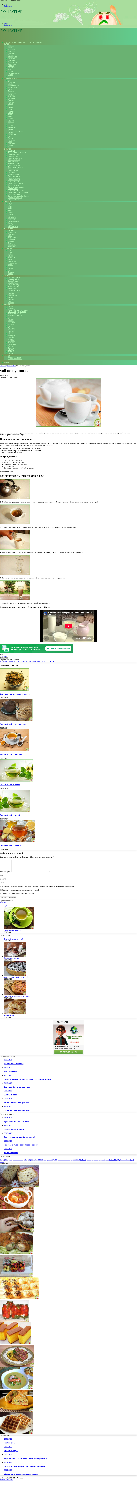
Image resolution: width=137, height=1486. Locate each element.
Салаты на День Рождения (18, 192)
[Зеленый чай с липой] (15, 811)
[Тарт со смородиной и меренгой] (15, 975)
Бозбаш (11, 46)
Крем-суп (11, 53)
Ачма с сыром (9, 1015)
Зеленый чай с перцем (11, 754)
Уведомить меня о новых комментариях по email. (20, 890)
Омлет (10, 133)
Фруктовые (12, 218)
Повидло (11, 234)
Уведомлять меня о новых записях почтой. (18, 894)
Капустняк (12, 51)
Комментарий (5, 872)
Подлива (11, 143)
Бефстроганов (13, 86)
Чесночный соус (14, 290)
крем (45, 1160)
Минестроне (12, 57)
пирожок (89, 1159)
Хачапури (11, 335)
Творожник (12, 348)
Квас (10, 209)
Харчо (10, 71)
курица (54, 1160)
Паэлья (11, 138)
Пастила (11, 266)
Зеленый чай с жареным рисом (15, 694)
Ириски (10, 256)
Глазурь (11, 350)
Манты (10, 129)
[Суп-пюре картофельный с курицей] (16, 1389)
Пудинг (10, 268)
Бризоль (11, 95)
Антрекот (11, 82)
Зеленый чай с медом (10, 845)
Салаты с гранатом (15, 198)
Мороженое (12, 263)
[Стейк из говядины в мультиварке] (17, 1366)
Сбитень (11, 212)
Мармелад (12, 261)
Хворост (11, 321)
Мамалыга (12, 127)
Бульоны (11, 49)
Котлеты (11, 120)
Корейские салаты (15, 158)
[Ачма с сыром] (15, 1013)
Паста (10, 136)
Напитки (8, 201)
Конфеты (11, 257)
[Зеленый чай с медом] (17, 841)
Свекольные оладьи (11, 958)
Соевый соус (13, 281)
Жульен (11, 111)
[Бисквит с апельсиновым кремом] (15, 1344)
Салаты (7, 149)
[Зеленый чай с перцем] (14, 750)
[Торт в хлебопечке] (19, 1186)
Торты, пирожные (14, 313)
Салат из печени (14, 180)
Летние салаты (13, 169)
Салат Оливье (13, 181)
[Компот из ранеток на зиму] (16, 1276)
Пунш (10, 203)
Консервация (13, 247)
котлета (40, 1160)
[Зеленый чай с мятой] (16, 781)
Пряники (11, 332)
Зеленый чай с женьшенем (13, 724)
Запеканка (12, 344)
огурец (71, 1159)
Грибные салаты (14, 156)
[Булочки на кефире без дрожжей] (19, 1299)
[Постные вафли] (16, 1434)
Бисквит (11, 326)
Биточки (11, 91)
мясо (67, 1159)
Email (2, 879)
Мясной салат (13, 162)
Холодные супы (14, 73)
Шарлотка (11, 341)
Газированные (13, 221)
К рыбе (10, 301)
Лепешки (11, 330)
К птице (11, 299)
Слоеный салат (14, 199)
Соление (11, 239)
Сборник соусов (14, 277)
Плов (10, 142)
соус (119, 1160)
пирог (83, 1159)
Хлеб (10, 317)
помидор (97, 1160)
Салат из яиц (13, 171)
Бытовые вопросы (15, 359)
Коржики (11, 308)
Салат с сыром (13, 185)
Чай (9, 205)
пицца (93, 1159)
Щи (9, 76)
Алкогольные (13, 227)
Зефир (10, 254)
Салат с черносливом (16, 187)
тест (128, 1159)
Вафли (10, 306)
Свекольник (12, 64)
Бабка (10, 84)
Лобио (10, 125)
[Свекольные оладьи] (15, 956)
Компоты (11, 216)
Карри (10, 114)
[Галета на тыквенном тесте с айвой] (15, 994)
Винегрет (11, 151)
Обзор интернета (14, 357)
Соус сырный (13, 283)
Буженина (12, 96)
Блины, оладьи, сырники (17, 312)
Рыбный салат (13, 163)
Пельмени (12, 140)
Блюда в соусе (13, 292)
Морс (10, 210)
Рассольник (12, 62)
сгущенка (3, 656)
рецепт (107, 1159)
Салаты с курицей (14, 165)
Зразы (10, 113)
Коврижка (11, 351)
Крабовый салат (14, 160)
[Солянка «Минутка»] (17, 1209)
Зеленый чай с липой (10, 815)
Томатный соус (13, 286)
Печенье (11, 319)
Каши (10, 116)
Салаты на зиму (14, 194)
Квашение (12, 245)
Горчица (11, 294)
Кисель (10, 214)
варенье (5, 1160)
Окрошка (11, 58)
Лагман (11, 55)
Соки (10, 223)
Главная (3, 366)
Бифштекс (12, 93)
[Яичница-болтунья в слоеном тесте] (16, 1411)
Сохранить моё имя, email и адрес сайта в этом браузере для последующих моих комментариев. (38, 886)
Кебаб (10, 118)
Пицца (10, 333)
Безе (10, 250)
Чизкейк (11, 337)
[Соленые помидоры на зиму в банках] (14, 1321)
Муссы (10, 265)
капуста (30, 1160)
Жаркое (11, 109)
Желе (10, 252)
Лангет (10, 124)
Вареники (11, 98)
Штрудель (11, 339)
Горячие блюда (10, 78)
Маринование (13, 237)
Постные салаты (14, 176)
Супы (6, 44)
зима (25, 1160)
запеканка (20, 1160)
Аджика (11, 241)
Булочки (11, 324)
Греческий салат (14, 154)
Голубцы (11, 102)
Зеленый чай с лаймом (12, 930)
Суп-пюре (11, 67)
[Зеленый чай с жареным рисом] (14, 690)
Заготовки (8, 228)
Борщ (10, 48)
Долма (10, 105)
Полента (11, 145)
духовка (14, 1160)
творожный (124, 1159)
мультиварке (62, 1160)
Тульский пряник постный (13, 939)
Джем (10, 243)
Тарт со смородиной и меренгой (16, 977)
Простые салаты (14, 178)
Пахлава (11, 328)
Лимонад (11, 219)
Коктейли (11, 225)
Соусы (7, 275)
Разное (7, 355)
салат (113, 1159)
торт (132, 1159)
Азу (9, 80)
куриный (49, 1160)
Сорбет (10, 270)
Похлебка (11, 60)
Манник (11, 342)
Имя (2, 875)
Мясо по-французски (15, 131)
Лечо (10, 236)
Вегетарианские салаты (17, 152)
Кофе (10, 207)
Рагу (9, 147)
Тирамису (11, 272)
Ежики (10, 107)
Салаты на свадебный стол (18, 196)
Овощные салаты (14, 172)
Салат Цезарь (13, 189)
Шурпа (10, 75)
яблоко (2, 1162)
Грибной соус (13, 295)
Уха (9, 69)
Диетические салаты (15, 167)
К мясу (10, 297)
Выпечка (8, 304)
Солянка (11, 66)
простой (103, 1159)
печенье (76, 1160)
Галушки (11, 100)
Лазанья (11, 122)
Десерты (8, 248)
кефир (35, 1159)
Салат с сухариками (15, 183)
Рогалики (11, 323)
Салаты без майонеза (16, 190)
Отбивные (12, 134)
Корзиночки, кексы (15, 315)
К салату (11, 303)
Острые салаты (14, 174)
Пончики (11, 346)
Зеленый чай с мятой (10, 785)
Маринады (12, 288)
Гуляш (10, 104)
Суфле (10, 353)
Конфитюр (12, 232)
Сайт (2, 882)
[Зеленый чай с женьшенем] (16, 720)
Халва (10, 274)
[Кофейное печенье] (17, 1231)
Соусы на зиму (13, 285)
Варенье (11, 230)
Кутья (10, 259)
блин (1, 1159)
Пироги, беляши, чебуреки (18, 310)
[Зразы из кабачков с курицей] (16, 1254)
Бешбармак (12, 87)
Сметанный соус (14, 279)
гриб (10, 1160)
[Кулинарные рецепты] (11, 20)
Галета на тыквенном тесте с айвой (17, 996)
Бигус (10, 89)
